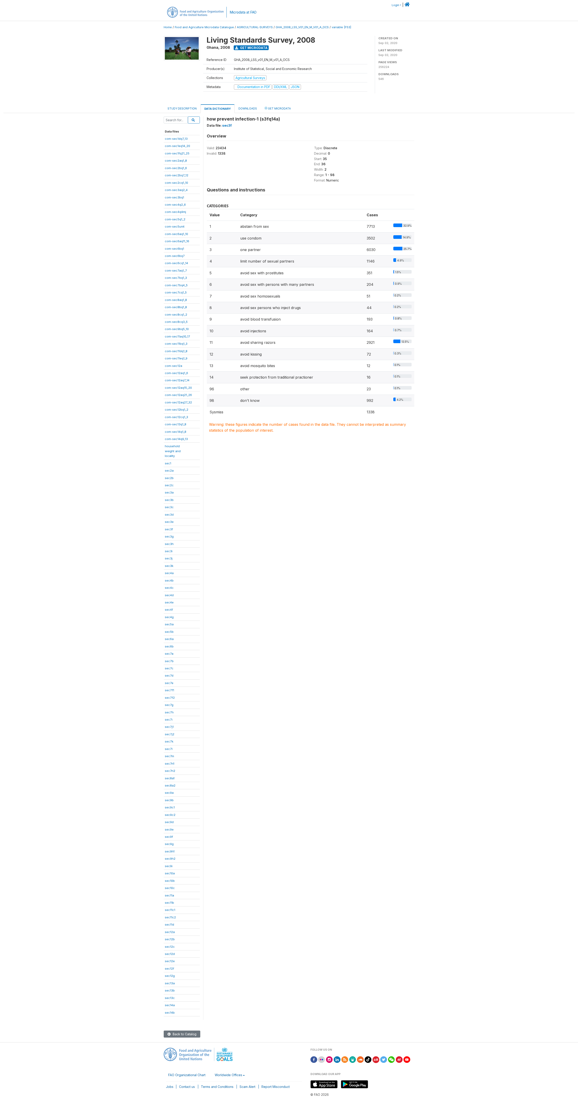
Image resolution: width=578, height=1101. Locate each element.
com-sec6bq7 (175, 256)
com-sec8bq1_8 (176, 307)
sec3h (169, 544)
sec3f (169, 529)
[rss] (344, 1059)
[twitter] (383, 1059)
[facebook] (313, 1059)
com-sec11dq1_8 (176, 351)
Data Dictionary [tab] (217, 108)
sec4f (169, 609)
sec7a (169, 653)
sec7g (169, 705)
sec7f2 (170, 697)
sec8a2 (170, 785)
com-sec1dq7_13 (176, 138)
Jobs (169, 1087)
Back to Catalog (184, 1034)
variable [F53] (341, 27)
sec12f (169, 968)
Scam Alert (247, 1087)
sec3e (169, 522)
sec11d (169, 924)
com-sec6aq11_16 (177, 241)
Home (168, 27)
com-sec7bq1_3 (176, 277)
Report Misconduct (275, 1087)
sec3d (169, 514)
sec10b (170, 880)
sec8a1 (170, 778)
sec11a (169, 895)
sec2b (169, 478)
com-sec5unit (174, 226)
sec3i (168, 551)
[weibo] (399, 1059)
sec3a (169, 492)
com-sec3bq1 (174, 197)
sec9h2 (170, 858)
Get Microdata (253, 48)
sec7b (169, 661)
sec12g (170, 976)
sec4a (169, 573)
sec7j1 (169, 727)
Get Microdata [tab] (279, 108)
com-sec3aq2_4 (176, 190)
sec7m (169, 756)
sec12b (170, 939)
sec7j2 (169, 734)
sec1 (168, 463)
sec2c (169, 485)
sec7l (168, 749)
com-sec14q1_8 (175, 431)
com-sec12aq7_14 (177, 380)
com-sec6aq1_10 (176, 234)
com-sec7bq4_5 (176, 285)
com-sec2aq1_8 (176, 160)
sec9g (169, 844)
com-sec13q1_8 (175, 424)
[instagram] (329, 1059)
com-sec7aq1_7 (176, 270)
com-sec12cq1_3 (176, 417)
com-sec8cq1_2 (176, 314)
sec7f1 (169, 690)
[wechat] (391, 1059)
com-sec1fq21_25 (177, 153)
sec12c (170, 946)
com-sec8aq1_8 (176, 300)
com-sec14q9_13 (176, 439)
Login (395, 5)
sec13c (170, 998)
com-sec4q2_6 (175, 204)
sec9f (169, 836)
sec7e (169, 683)
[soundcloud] (360, 1059)
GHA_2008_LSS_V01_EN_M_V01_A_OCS (302, 27)
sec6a (169, 639)
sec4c (169, 587)
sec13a (170, 983)
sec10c (170, 888)
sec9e (169, 829)
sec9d (169, 822)
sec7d (169, 675)
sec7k (169, 741)
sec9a (169, 792)
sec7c (169, 668)
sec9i (168, 866)
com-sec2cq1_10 (176, 182)
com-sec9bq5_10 (177, 329)
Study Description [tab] (182, 108)
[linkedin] (337, 1059)
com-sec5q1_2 (175, 219)
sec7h (169, 712)
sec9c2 (170, 815)
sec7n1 (169, 763)
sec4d (169, 595)
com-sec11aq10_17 (177, 336)
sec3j (168, 558)
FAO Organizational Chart (186, 1075)
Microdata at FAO (243, 12)
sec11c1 (170, 910)
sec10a (170, 873)
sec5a (169, 624)
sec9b (169, 800)
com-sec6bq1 (174, 248)
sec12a (170, 932)
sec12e (170, 961)
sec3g (169, 536)
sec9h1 (170, 851)
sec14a (170, 1005)
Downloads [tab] (247, 108)
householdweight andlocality (173, 451)
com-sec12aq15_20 (178, 387)
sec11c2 (170, 917)
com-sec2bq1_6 (176, 168)
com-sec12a (173, 366)
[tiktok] (368, 1059)
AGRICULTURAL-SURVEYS (255, 27)
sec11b (169, 902)
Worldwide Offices (228, 1075)
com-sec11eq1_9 (176, 358)
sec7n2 (170, 771)
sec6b (169, 646)
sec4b (169, 580)
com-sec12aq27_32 (178, 402)
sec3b (169, 500)
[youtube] (406, 1059)
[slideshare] (352, 1059)
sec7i (168, 719)
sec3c (169, 507)
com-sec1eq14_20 (177, 146)
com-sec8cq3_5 (176, 322)
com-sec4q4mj (175, 212)
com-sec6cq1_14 (176, 263)
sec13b (170, 990)
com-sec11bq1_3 (176, 343)
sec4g (169, 617)
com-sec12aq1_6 (176, 373)
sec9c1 (170, 807)
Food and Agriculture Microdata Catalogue (204, 27)
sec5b (169, 631)
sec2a (169, 470)
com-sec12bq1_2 (176, 409)
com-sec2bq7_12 (176, 175)
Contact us (187, 1087)
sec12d (170, 954)
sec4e (169, 602)
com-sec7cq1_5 (176, 292)
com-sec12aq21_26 (178, 395)
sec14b (170, 1012)
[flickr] (321, 1059)
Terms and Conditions (217, 1087)
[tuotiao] (376, 1059)
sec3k (169, 566)
